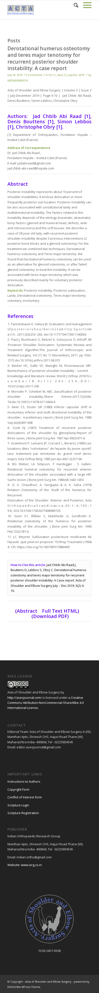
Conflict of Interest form (24, 797)
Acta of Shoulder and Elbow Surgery (48, 981)
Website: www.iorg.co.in (24, 865)
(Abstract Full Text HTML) (48, 611)
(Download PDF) (50, 616)
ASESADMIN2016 (17, 80)
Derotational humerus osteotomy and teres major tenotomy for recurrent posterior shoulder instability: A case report (48, 58)
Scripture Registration (23, 813)
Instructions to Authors (23, 781)
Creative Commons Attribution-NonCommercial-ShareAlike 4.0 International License (45, 702)
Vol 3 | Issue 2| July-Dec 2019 (66, 75)
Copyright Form (18, 789)
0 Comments (34, 75)
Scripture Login (18, 805)
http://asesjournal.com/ (24, 697)
